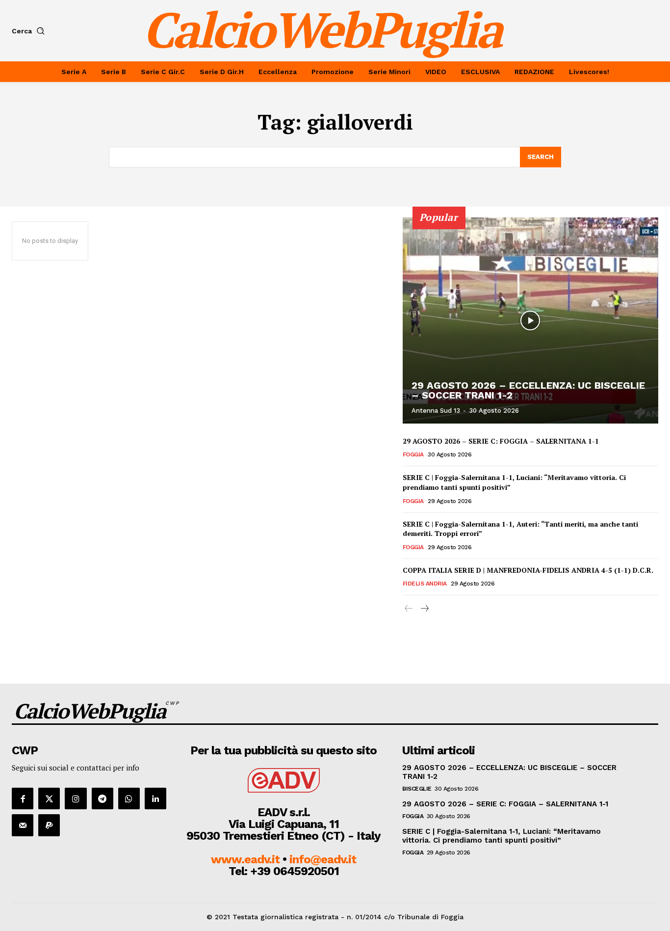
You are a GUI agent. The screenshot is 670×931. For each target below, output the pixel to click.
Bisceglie (417, 788)
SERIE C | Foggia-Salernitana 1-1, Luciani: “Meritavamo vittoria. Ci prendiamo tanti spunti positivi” (514, 482)
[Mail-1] (22, 825)
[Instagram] (75, 798)
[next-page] (424, 609)
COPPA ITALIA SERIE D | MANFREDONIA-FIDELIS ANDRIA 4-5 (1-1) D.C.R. (528, 570)
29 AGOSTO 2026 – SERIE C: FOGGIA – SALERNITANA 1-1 (501, 441)
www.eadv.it (245, 859)
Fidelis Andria (425, 583)
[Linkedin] (155, 798)
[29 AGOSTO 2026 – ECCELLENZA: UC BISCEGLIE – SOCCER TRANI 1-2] (530, 320)
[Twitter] (49, 798)
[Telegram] (102, 798)
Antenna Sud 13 (436, 410)
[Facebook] (22, 798)
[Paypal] (49, 825)
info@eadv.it (322, 859)
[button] (30, 31)
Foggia (413, 454)
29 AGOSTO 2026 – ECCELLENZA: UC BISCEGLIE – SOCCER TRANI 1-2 (528, 390)
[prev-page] (409, 609)
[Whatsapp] (129, 798)
